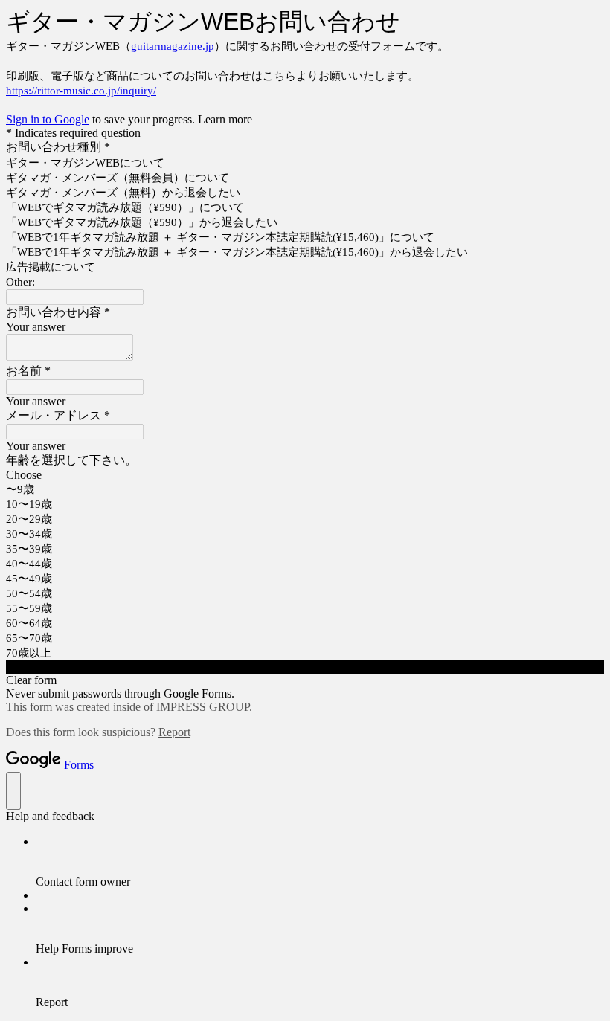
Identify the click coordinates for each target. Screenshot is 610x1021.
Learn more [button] (225, 119)
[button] (305, 667)
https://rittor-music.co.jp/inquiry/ (81, 91)
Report (174, 732)
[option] (305, 475)
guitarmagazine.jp (172, 46)
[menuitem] (320, 862)
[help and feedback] (13, 791)
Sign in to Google (47, 119)
